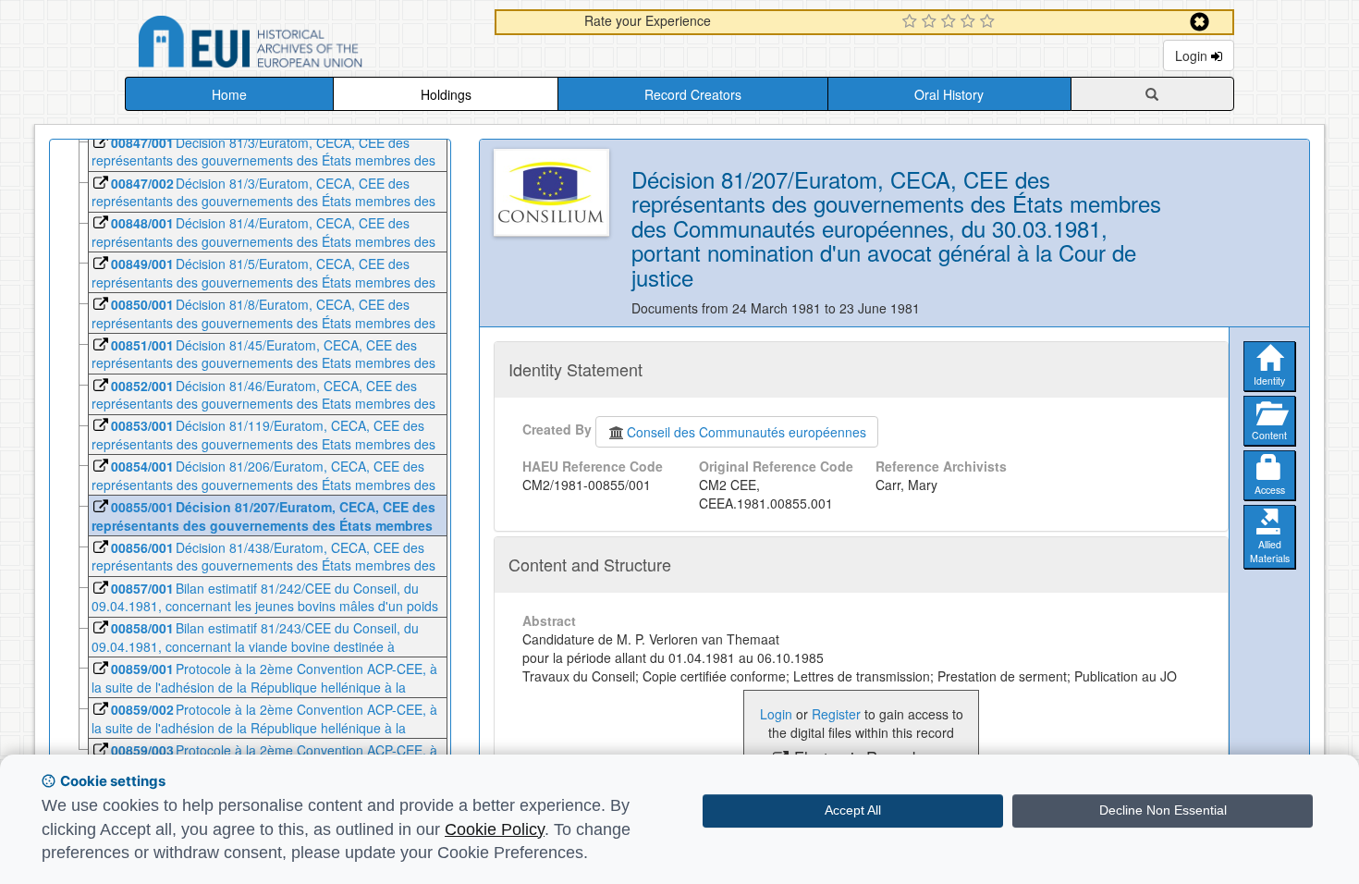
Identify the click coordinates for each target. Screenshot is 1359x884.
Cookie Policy (495, 829)
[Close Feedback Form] (1199, 21)
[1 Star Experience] (912, 22)
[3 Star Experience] (951, 22)
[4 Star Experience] (970, 22)
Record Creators (692, 94)
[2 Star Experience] (931, 22)
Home (229, 94)
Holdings (446, 94)
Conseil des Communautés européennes (746, 432)
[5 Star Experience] (989, 22)
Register (836, 714)
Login (1193, 55)
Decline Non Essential (1163, 810)
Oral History (949, 94)
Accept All (853, 810)
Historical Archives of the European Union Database (302, 45)
